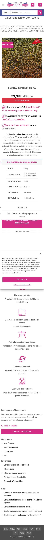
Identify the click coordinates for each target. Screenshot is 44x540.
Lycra (23, 31)
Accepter (22, 279)
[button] (40, 254)
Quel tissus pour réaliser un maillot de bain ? (22, 515)
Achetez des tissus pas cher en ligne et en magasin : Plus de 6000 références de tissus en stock (22, 28)
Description (22, 207)
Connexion (8, 451)
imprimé (21, 134)
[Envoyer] (40, 12)
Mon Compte (9, 443)
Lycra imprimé (36, 31)
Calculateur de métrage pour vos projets (22, 215)
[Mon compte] (40, 5)
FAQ (5, 456)
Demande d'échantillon (13, 481)
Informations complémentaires (22, 162)
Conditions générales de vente (16, 465)
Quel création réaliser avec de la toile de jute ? (23, 511)
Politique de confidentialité (22, 285)
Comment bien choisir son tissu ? (17, 507)
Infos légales (9, 469)
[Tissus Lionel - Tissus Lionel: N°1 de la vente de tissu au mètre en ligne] (17, 4)
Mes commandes (11, 447)
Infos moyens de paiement (14, 473)
